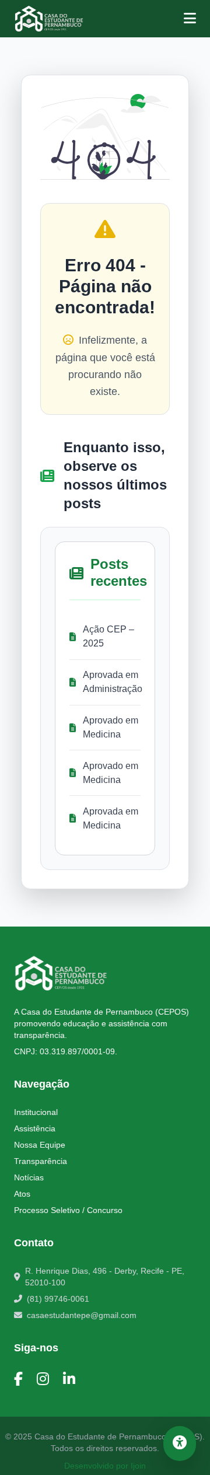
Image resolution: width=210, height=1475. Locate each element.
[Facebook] (18, 1379)
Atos (22, 1193)
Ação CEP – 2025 (108, 636)
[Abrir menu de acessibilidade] (179, 1443)
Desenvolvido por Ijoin (105, 1465)
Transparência (40, 1161)
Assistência (34, 1128)
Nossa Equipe (39, 1144)
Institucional (36, 1112)
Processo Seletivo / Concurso (68, 1210)
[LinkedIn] (69, 1379)
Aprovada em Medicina (110, 818)
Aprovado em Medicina (110, 727)
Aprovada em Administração (112, 682)
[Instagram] (43, 1379)
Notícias (29, 1177)
